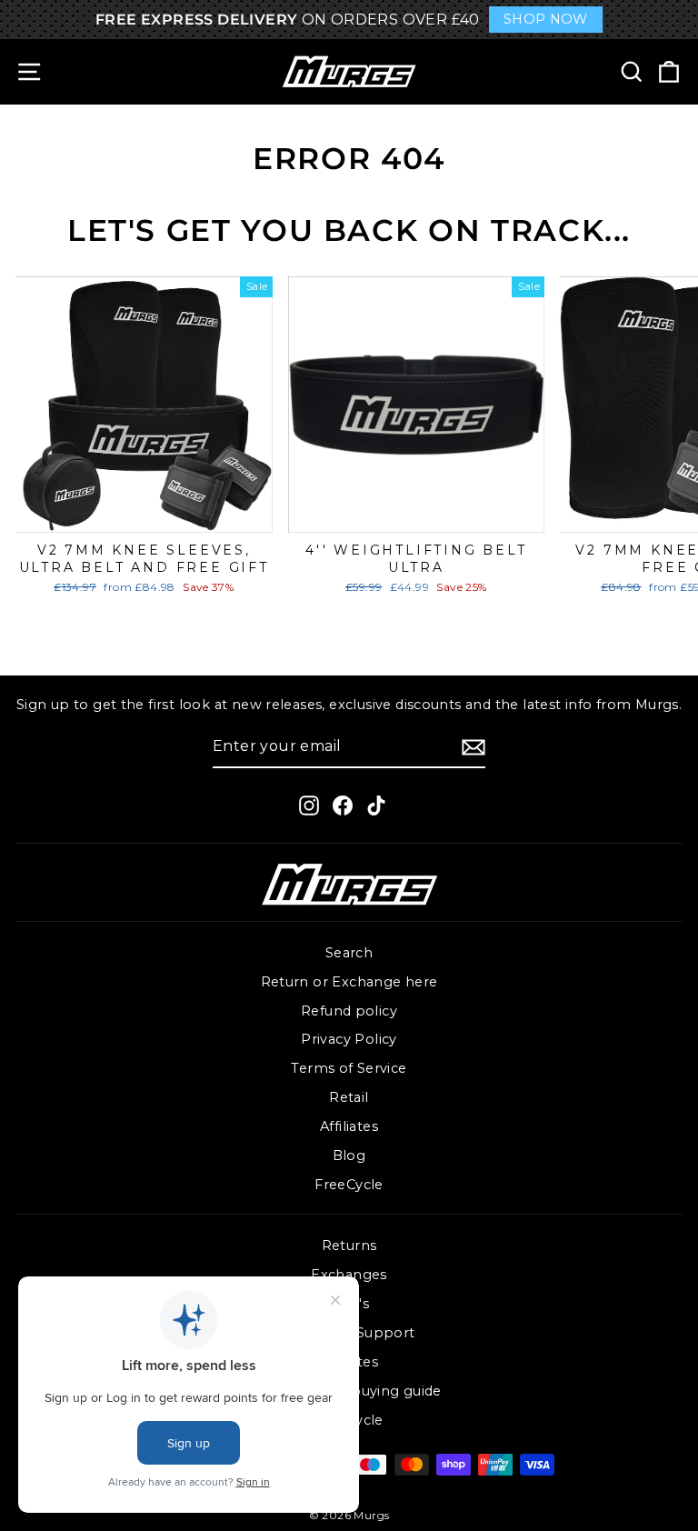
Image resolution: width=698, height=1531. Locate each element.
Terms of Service (348, 1068)
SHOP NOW (546, 19)
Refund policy (349, 1011)
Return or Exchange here (349, 982)
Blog (349, 1155)
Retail (348, 1097)
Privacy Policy (348, 1039)
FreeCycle (349, 1184)
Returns (349, 1245)
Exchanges (349, 1274)
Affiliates (349, 1126)
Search (349, 953)
